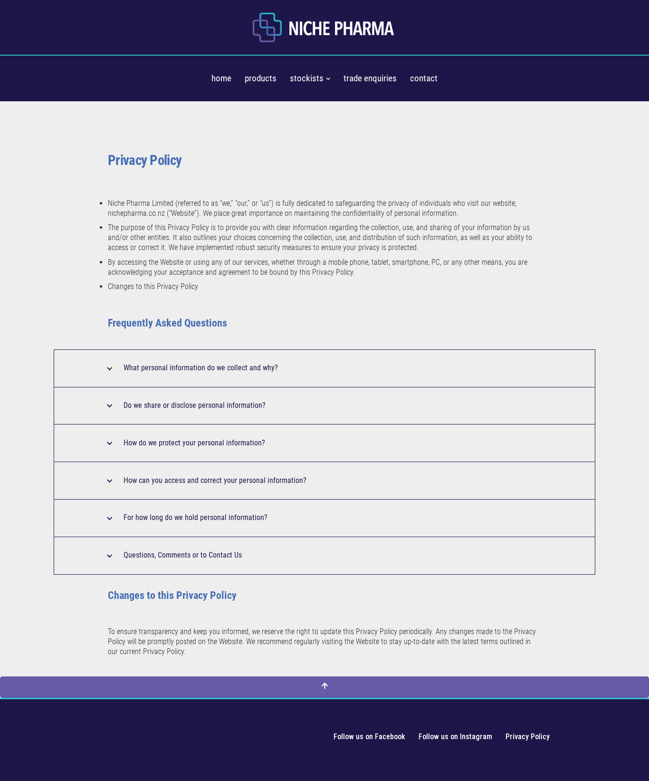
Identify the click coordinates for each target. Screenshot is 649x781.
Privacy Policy (528, 736)
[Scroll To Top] (324, 687)
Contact (424, 78)
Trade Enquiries (370, 78)
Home (221, 78)
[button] (328, 79)
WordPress (80, 769)
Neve (14, 769)
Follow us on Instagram (455, 736)
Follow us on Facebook (369, 736)
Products (261, 78)
